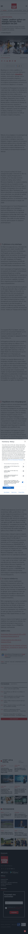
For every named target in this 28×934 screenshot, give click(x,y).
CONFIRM (8, 487)
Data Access (14, 492)
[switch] (23, 466)
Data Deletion (6, 492)
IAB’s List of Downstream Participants (15, 459)
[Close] (25, 442)
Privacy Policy (21, 492)
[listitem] (14, 463)
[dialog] (14, 467)
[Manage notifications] (25, 931)
